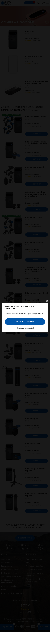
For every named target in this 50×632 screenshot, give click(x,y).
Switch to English (25, 321)
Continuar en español (25, 328)
